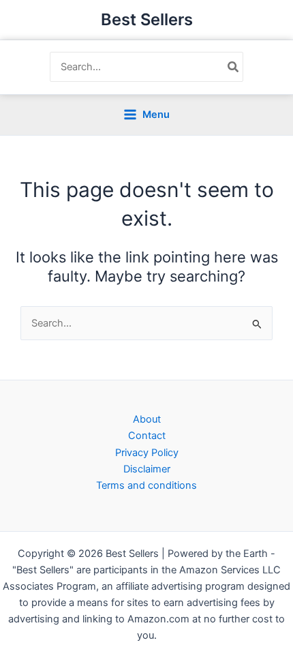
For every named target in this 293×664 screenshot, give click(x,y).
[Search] (234, 66)
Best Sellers (147, 19)
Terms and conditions (146, 485)
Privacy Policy (147, 453)
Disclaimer (146, 469)
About (147, 419)
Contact (147, 435)
